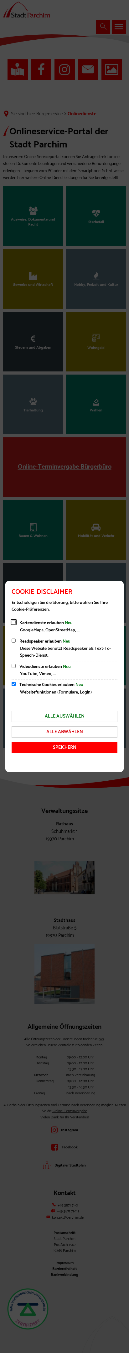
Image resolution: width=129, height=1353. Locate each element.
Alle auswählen (65, 716)
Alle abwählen (64, 732)
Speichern (64, 747)
